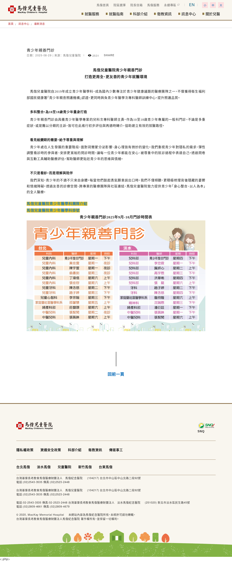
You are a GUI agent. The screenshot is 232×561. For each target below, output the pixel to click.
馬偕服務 (153, 5)
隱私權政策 (25, 450)
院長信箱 (136, 5)
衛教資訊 (164, 14)
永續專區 (170, 5)
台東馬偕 (106, 467)
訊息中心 (188, 14)
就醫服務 (92, 14)
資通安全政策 (50, 450)
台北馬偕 (23, 467)
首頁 (11, 23)
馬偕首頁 (103, 5)
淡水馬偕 (44, 467)
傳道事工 (116, 450)
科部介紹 (140, 14)
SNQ (201, 431)
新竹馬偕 (85, 467)
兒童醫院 (64, 467)
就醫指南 (116, 14)
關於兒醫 (213, 14)
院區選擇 (119, 5)
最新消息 (39, 23)
